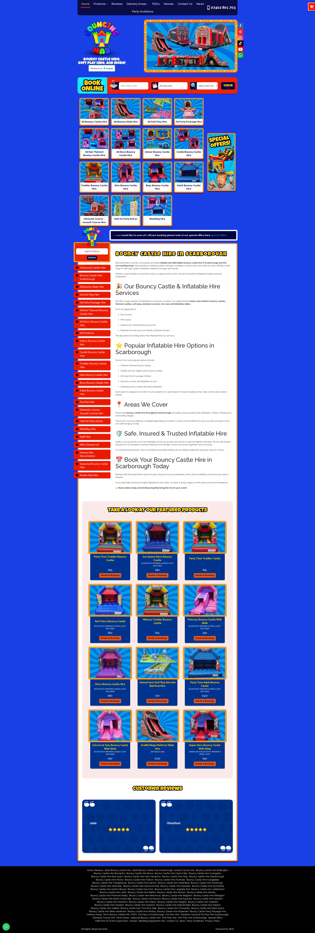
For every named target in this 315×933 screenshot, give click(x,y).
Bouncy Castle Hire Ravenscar (145, 895)
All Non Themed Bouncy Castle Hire (94, 312)
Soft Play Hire (169, 917)
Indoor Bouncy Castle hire (92, 342)
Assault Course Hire (184, 870)
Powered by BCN (225, 929)
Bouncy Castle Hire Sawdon (208, 898)
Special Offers (113, 235)
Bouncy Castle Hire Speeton (140, 905)
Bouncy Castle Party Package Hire (208, 911)
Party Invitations (142, 11)
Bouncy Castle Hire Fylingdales (202, 879)
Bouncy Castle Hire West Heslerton (107, 911)
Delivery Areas (137, 3)
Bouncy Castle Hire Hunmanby (208, 886)
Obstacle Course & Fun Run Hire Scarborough (204, 914)
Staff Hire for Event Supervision (111, 921)
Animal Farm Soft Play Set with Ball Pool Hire (157, 684)
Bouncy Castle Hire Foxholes (170, 879)
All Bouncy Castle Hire (93, 267)
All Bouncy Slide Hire (92, 286)
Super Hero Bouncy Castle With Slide (204, 747)
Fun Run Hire (87, 402)
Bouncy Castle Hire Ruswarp (177, 898)
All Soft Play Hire (89, 294)
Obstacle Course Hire (104, 917)
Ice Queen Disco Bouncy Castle (157, 558)
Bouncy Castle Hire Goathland (173, 882)
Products (100, 3)
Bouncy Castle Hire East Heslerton (142, 876)
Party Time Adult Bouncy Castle (205, 684)
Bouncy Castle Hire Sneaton (109, 905)
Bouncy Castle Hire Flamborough (206, 876)
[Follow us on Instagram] (240, 37)
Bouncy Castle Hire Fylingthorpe (109, 882)
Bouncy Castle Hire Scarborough (91, 277)
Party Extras (122, 917)
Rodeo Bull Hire (89, 475)
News (200, 3)
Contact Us (185, 3)
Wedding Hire (88, 429)
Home (85, 3)
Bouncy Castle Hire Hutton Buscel (108, 889)
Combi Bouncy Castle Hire (92, 354)
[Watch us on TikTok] (240, 43)
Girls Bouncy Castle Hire (94, 374)
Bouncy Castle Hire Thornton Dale (138, 908)
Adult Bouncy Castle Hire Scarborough (152, 870)
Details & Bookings (110, 575)
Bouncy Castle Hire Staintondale (173, 905)
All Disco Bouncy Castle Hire (93, 323)
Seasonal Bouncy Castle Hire (94, 465)
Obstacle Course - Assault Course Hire (91, 411)
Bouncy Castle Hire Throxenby (174, 908)
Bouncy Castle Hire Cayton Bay (171, 873)
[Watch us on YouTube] (240, 49)
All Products (87, 333)
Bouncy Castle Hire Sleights (172, 902)
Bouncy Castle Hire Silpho (142, 902)
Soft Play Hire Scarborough (192, 917)
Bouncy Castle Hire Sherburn (112, 902)
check (228, 85)
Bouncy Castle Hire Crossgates (205, 873)
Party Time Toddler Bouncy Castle (110, 558)
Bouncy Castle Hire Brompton (109, 873)
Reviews (117, 3)
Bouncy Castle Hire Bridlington (212, 870)
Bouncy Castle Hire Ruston (147, 898)
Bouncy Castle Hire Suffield (105, 908)
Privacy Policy (212, 921)
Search (92, 257)
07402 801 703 (223, 7)
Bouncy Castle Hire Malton (142, 892)
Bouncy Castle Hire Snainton (203, 902)
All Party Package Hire (92, 302)
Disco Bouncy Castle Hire (110, 684)
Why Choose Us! (89, 444)
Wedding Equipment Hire (152, 921)
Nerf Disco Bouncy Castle (110, 621)
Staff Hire (85, 436)
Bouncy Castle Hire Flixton (110, 879)
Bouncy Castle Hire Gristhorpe (207, 882)
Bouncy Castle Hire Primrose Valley (109, 895)
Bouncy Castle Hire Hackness (106, 886)
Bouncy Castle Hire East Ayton (107, 876)
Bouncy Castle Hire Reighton (177, 895)
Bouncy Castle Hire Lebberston (208, 889)
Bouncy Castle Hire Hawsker (175, 886)
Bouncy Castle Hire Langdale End (172, 889)
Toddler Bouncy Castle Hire (93, 365)
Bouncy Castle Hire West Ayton (207, 908)
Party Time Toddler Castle (204, 558)
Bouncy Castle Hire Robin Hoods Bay (111, 898)
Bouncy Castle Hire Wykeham (173, 911)
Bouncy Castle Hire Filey (175, 876)
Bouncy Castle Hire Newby (201, 892)
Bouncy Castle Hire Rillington (209, 895)
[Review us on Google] (240, 31)
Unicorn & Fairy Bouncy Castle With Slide (110, 747)
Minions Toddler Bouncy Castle (157, 621)
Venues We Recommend (87, 454)
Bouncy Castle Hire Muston (171, 892)
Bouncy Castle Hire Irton (140, 889)
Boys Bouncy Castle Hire (94, 382)
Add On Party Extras (91, 421)
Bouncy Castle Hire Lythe (113, 892)
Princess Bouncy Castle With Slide (205, 621)
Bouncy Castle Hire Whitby (142, 911)
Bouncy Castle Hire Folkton (139, 879)
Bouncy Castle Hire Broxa (139, 873)
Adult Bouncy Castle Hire (92, 392)
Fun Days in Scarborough (151, 914)
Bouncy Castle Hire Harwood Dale (141, 886)
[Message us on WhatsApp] (240, 55)
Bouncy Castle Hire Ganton (142, 882)
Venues (169, 3)
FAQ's (156, 3)
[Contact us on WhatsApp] (6, 927)
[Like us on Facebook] (240, 25)
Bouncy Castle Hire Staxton (206, 905)
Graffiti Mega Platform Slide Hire (157, 747)
